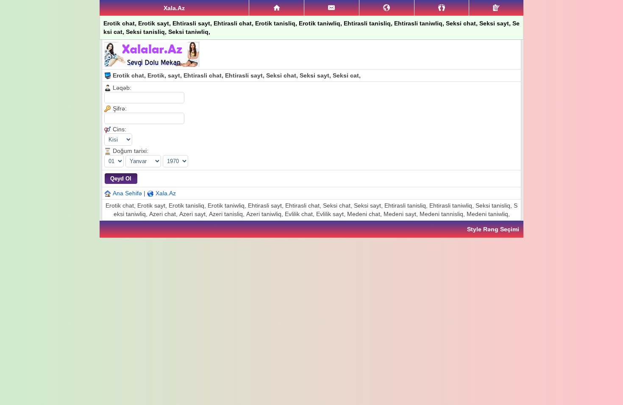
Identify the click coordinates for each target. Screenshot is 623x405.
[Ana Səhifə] (276, 8)
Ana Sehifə (127, 193)
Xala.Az (166, 193)
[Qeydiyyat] (496, 8)
